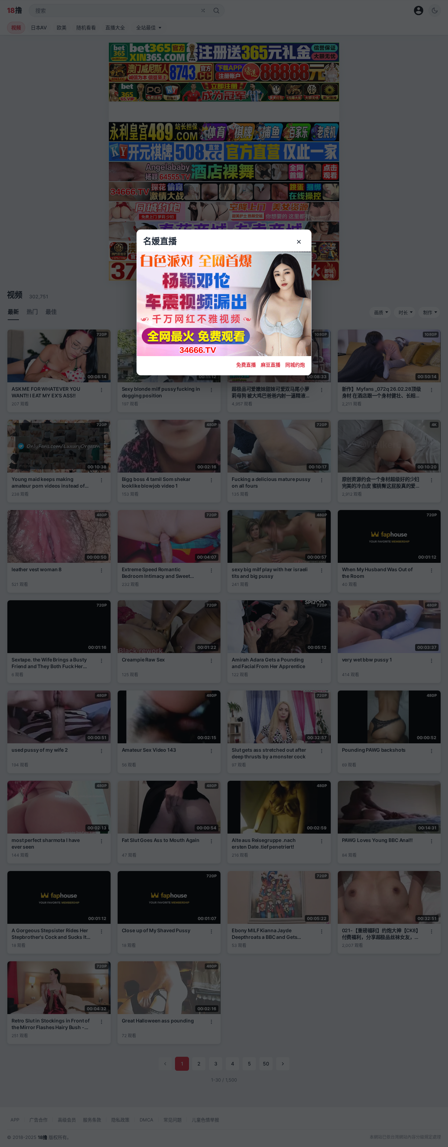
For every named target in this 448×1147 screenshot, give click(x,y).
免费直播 (246, 365)
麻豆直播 (270, 365)
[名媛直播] (224, 573)
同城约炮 (295, 365)
